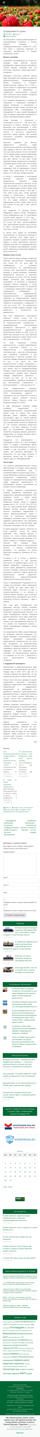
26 (20, 1176)
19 (20, 1172)
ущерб (20, 812)
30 (5, 1180)
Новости (17, 34)
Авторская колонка (20, 1055)
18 (15, 1172)
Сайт (5, 892)
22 (35, 1172)
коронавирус (29, 1342)
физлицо (26, 812)
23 (5, 1176)
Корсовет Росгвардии (23, 1324)
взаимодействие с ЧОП (16, 1337)
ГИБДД (5, 1324)
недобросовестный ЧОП (14, 1351)
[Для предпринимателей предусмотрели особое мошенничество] (11, 764)
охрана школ (21, 1360)
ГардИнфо (20, 11)
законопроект (28, 808)
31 (10, 1180)
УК (16, 812)
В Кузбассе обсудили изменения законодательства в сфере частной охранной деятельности (24, 1004)
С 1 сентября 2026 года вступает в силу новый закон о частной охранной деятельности (18, 1283)
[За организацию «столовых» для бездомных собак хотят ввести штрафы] (26, 764)
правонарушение (9, 812)
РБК (35, 742)
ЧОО (4, 1330)
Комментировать (10, 36)
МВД (4, 810)
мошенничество (19, 1345)
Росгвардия (17, 1327)
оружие (6, 1353)
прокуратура (9, 1369)
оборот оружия (27, 1351)
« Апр (5, 1187)
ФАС (25, 1328)
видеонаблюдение (10, 1340)
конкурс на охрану (18, 1343)
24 (10, 1176)
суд (17, 1369)
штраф (29, 1373)
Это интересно (20, 1211)
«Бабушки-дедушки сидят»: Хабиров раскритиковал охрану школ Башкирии (16, 1306)
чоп (23, 1373)
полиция (27, 1364)
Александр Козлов (9, 1322)
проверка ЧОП (22, 1366)
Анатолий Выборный (24, 1321)
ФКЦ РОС (31, 1328)
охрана (14, 1353)
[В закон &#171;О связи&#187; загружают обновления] (11, 791)
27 (25, 1176)
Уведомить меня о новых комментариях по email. (19, 903)
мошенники (7, 1345)
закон (21, 808)
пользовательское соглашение (19, 1429)
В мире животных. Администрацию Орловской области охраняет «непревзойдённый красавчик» (16, 1218)
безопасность (11, 1333)
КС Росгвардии (12, 1324)
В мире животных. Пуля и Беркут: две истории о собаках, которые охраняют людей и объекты (17, 1248)
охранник (8, 1363)
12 (20, 1168)
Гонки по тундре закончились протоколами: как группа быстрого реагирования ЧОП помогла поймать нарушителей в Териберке (24, 1042)
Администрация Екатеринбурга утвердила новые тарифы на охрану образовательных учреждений (20, 1277)
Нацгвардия (6, 1328)
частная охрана (11, 1373)
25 (15, 1176)
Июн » (10, 1187)
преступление (7, 1366)
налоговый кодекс (13, 810)
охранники (19, 1363)
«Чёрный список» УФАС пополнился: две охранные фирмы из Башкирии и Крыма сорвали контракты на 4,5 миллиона (20, 1291)
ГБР (35, 1322)
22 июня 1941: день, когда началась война (19, 1258)
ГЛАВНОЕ (20, 923)
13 (25, 1168)
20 (25, 1172)
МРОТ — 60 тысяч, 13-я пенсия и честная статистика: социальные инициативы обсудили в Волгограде (19, 1299)
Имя (5, 877)
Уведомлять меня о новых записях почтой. (19, 910)
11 (15, 1168)
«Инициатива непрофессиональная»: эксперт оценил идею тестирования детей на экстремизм (19, 1094)
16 (5, 1172)
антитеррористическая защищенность (19, 1331)
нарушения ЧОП (10, 1348)
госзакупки (22, 1339)
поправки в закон (25, 810)
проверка (15, 1366)
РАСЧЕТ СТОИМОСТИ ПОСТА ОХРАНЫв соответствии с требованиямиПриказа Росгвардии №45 (20, 1111)
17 (10, 1172)
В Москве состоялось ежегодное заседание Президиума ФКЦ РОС (23, 958)
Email (6, 885)
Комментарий (9, 852)
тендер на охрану (26, 1369)
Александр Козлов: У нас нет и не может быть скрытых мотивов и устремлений (26, 970)
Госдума (16, 808)
